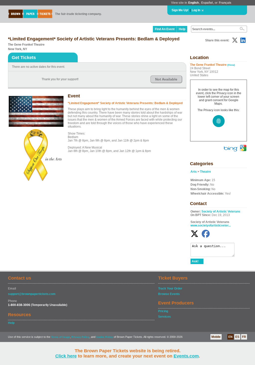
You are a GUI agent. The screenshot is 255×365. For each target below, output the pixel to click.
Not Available (166, 79)
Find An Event (165, 29)
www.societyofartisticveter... (211, 225)
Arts (194, 171)
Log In (196, 10)
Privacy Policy (80, 337)
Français (225, 2)
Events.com (186, 356)
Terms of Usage (60, 337)
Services (164, 316)
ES (237, 337)
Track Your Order (170, 288)
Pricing (163, 311)
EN (230, 337)
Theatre (205, 171)
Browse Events (169, 294)
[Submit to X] (235, 40)
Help (182, 29)
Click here (66, 356)
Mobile (216, 337)
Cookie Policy (104, 337)
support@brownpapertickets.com (32, 294)
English (193, 2)
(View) (231, 65)
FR (244, 337)
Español (207, 2)
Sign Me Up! (180, 10)
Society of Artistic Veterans (220, 211)
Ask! (195, 261)
